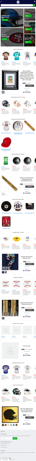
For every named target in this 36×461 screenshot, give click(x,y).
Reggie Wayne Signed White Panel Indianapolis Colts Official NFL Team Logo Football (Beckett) (27, 247)
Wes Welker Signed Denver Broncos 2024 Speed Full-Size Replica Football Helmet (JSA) (5, 112)
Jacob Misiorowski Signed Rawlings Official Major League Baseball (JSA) (5, 292)
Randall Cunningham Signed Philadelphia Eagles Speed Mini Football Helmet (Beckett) (16, 400)
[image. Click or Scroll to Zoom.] (10, 350)
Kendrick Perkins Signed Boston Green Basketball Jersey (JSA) (5, 169)
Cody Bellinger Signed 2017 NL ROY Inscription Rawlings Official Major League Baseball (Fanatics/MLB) (27, 293)
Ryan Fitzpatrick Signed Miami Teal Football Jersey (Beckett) (16, 64)
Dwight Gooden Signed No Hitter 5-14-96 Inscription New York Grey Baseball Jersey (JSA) (27, 378)
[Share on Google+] (26, 92)
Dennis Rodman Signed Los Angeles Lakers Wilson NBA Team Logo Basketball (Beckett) (27, 169)
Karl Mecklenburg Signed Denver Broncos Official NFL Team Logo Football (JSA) (5, 247)
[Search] (34, 5)
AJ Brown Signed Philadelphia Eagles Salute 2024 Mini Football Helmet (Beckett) (27, 400)
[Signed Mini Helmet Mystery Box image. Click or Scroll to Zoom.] (10, 262)
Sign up (14, 438)
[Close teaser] (9, 458)
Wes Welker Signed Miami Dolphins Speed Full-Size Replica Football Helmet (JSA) (27, 112)
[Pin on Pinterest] (29, 92)
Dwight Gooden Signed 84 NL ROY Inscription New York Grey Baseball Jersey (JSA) (16, 378)
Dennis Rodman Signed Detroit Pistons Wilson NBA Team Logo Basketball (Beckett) (16, 169)
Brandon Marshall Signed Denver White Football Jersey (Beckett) (27, 64)
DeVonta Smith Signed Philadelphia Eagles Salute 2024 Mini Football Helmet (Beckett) (5, 400)
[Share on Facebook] (23, 92)
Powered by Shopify (12, 459)
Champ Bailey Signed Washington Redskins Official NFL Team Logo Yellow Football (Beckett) (16, 247)
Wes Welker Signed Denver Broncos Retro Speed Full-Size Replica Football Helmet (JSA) (16, 112)
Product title (3, 337)
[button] (5, 460)
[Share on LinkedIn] (28, 92)
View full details (26, 88)
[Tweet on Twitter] (25, 92)
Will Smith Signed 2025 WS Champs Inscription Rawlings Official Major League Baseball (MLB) (16, 293)
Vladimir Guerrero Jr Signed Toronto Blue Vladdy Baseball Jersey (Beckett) (5, 378)
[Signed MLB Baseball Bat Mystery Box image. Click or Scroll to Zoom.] (10, 308)
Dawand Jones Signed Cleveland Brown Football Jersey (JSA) (5, 64)
